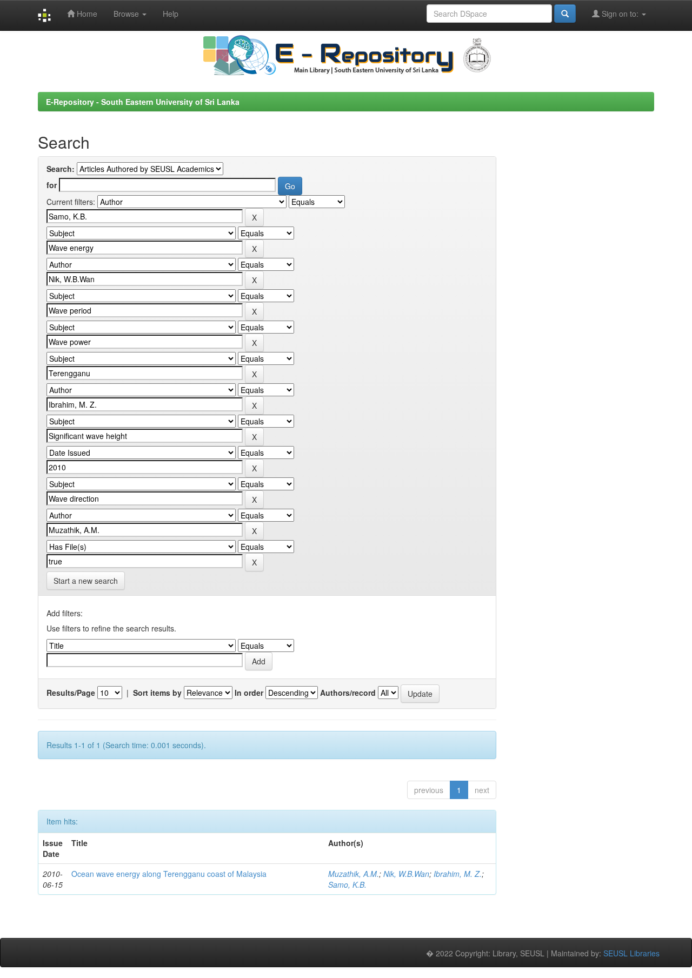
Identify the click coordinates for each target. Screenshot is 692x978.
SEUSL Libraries (631, 953)
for (51, 184)
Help (170, 13)
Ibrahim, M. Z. (458, 873)
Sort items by (157, 692)
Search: (60, 168)
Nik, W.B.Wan (406, 873)
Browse (127, 13)
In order (249, 692)
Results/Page (70, 692)
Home (86, 13)
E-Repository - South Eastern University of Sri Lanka (142, 101)
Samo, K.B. (347, 884)
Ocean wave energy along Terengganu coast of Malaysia (169, 873)
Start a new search (86, 580)
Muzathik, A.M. (353, 873)
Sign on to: (620, 13)
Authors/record (348, 692)
